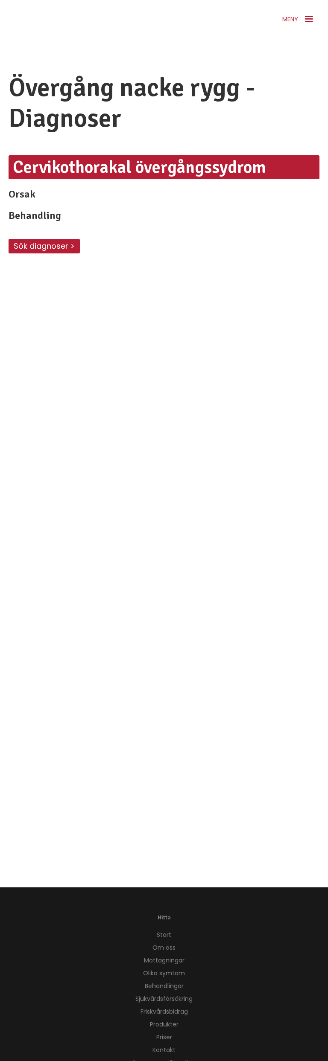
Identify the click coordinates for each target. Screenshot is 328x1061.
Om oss (164, 947)
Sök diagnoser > (44, 246)
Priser (164, 1037)
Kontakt (164, 1050)
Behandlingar (164, 986)
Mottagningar (164, 960)
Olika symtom (164, 973)
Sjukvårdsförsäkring (164, 998)
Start (164, 934)
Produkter (164, 1024)
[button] (298, 19)
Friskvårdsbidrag (164, 1011)
